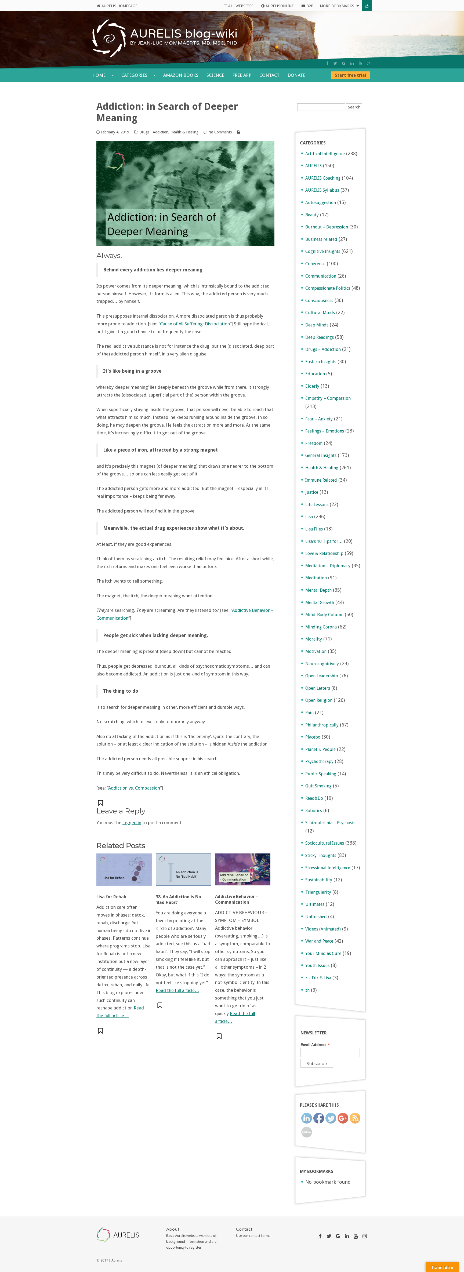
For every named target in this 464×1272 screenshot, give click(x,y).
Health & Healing (184, 132)
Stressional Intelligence (327, 867)
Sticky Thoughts (320, 855)
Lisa (309, 516)
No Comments (220, 132)
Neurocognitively (322, 663)
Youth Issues (317, 965)
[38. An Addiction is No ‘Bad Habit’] (183, 872)
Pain (309, 712)
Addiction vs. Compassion (134, 788)
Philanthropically (322, 725)
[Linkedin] (352, 63)
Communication (320, 276)
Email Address (315, 1044)
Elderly (312, 386)
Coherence (315, 263)
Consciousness (319, 300)
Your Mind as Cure (323, 953)
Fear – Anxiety (319, 418)
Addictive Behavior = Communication (236, 899)
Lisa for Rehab (111, 896)
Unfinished (316, 916)
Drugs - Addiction (153, 132)
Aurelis (116, 1260)
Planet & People (320, 749)
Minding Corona (321, 627)
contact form (259, 1236)
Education (315, 373)
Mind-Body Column (324, 614)
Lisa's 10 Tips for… (324, 541)
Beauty (312, 214)
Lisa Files (314, 529)
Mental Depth (318, 590)
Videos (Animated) (323, 929)
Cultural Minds (320, 312)
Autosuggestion (320, 202)
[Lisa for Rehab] (124, 872)
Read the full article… (177, 990)
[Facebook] (327, 63)
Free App (241, 75)
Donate (296, 75)
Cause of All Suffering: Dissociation (195, 323)
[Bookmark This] (101, 803)
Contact (269, 75)
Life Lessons (316, 504)
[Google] (343, 63)
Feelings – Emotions (324, 431)
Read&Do (314, 798)
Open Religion (318, 700)
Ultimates (314, 904)
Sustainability (318, 879)
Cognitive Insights (322, 251)
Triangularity (318, 892)
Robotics (313, 810)
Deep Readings (319, 337)
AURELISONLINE (279, 6)
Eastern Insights (320, 361)
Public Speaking (320, 773)
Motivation (316, 651)
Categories (134, 75)
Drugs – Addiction (323, 349)
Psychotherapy (319, 761)
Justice (311, 492)
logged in (131, 822)
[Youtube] (360, 63)
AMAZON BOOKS (180, 75)
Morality (313, 639)
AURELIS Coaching (322, 178)
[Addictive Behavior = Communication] (242, 872)
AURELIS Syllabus (322, 190)
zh (307, 990)
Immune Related (321, 480)
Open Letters (317, 688)
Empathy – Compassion (328, 398)
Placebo (312, 737)
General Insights (320, 455)
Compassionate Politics (327, 288)
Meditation (316, 577)
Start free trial (350, 75)
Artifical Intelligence (325, 153)
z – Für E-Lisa (318, 977)
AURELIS (313, 165)
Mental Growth (319, 602)
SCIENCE (215, 75)
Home (99, 75)
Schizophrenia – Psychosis (330, 822)
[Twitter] (335, 63)
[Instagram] (368, 63)
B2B (309, 6)
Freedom (313, 443)
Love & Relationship (324, 553)
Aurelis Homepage (118, 6)
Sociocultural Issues (324, 843)
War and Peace (319, 941)
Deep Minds (316, 325)
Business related (321, 239)
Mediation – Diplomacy (327, 565)
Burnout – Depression (326, 227)
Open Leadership (321, 675)
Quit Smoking (318, 785)
